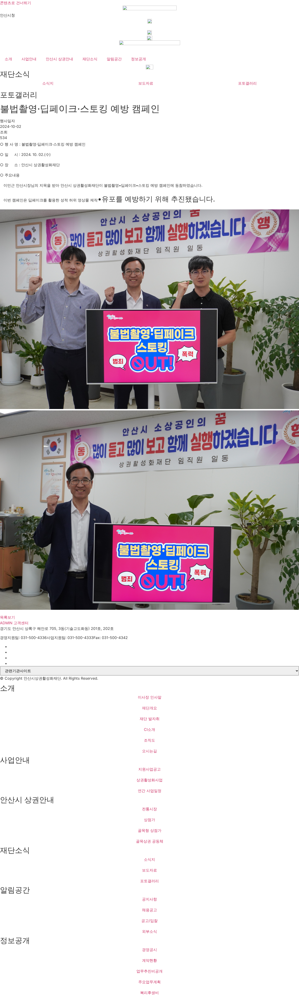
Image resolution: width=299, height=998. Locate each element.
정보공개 (138, 59)
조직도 (149, 740)
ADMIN (6, 623)
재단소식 (89, 59)
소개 (8, 59)
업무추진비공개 (149, 971)
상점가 (149, 819)
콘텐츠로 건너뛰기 (15, 2)
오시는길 (149, 751)
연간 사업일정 (149, 790)
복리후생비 (149, 992)
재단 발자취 (150, 718)
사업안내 (28, 59)
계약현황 (149, 960)
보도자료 (145, 83)
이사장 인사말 (149, 697)
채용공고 (149, 910)
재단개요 (149, 708)
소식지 (47, 83)
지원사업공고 (149, 769)
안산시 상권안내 (59, 59)
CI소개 (149, 729)
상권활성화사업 (149, 780)
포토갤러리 (247, 83)
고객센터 (21, 623)
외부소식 (149, 931)
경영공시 (149, 949)
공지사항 (149, 899)
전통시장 (149, 809)
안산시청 (7, 15)
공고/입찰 (149, 920)
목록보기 (7, 617)
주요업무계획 (149, 982)
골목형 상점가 (149, 830)
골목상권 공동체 (149, 841)
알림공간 (114, 59)
